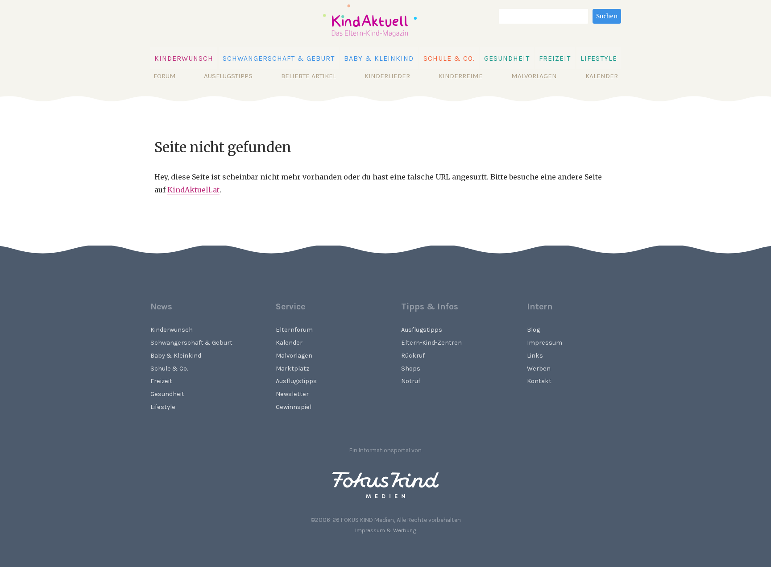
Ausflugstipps (228, 76)
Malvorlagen (534, 76)
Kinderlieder (387, 76)
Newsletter (292, 394)
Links (535, 355)
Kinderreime (461, 76)
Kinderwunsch (183, 58)
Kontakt (539, 381)
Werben (539, 368)
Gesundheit (507, 58)
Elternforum (294, 330)
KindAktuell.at (193, 189)
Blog (533, 330)
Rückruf (413, 355)
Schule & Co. (449, 58)
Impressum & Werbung (385, 530)
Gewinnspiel (293, 407)
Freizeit (555, 58)
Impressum (544, 342)
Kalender (601, 76)
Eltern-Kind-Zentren (431, 342)
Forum (164, 76)
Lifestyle (598, 58)
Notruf (410, 381)
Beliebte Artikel (308, 76)
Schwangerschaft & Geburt (279, 58)
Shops (410, 368)
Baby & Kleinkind (379, 58)
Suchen (607, 16)
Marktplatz (292, 368)
